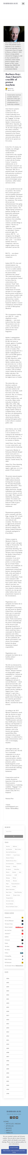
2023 (7, 990)
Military (14, 878)
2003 (7, 1073)
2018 (7, 1011)
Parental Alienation (15, 883)
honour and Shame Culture (12, 906)
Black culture (18, 849)
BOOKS (9, 1128)
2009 (7, 1048)
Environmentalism (10, 863)
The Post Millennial (9, 920)
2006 (7, 1060)
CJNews (6, 952)
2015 (7, 1023)
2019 (7, 1007)
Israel (20, 872)
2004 (7, 1068)
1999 (7, 1089)
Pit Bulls (14, 886)
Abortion (8, 846)
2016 (7, 1019)
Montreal (15, 880)
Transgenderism (9, 898)
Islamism (14, 872)
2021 (7, 999)
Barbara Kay (11, 3)
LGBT (15, 875)
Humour (7, 872)
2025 (7, 982)
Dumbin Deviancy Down (11, 860)
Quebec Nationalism (10, 889)
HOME (6, 1121)
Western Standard (8, 927)
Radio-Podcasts (8, 959)
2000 (7, 1085)
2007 (7, 1056)
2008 (7, 1052)
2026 (7, 978)
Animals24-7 (7, 933)
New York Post (8, 930)
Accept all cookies (14, 1147)
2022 (7, 994)
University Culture (10, 900)
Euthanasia (19, 863)
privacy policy (20, 1142)
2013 (7, 1031)
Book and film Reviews (11, 852)
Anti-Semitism (9, 849)
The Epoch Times (9, 924)
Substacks (8, 895)
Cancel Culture (16, 855)
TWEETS (9, 1133)
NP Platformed (8, 962)
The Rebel (7, 946)
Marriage (8, 878)
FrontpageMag (8, 956)
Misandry (8, 880)
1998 (7, 1093)
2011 (7, 1040)
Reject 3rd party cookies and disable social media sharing (14, 1151)
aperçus (10, 1126)
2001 (7, 1081)
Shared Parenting (18, 892)
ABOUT (9, 1130)
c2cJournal (7, 940)
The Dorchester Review (10, 965)
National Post (10, 88)
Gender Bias (16, 869)
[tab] (14, 978)
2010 (7, 1044)
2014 (7, 1027)
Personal (8, 886)
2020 (7, 1003)
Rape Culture (9, 892)
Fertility (14, 866)
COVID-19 (8, 855)
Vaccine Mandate (9, 903)
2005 (7, 1064)
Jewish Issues (9, 875)
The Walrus (7, 949)
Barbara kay (14, 1111)
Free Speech (8, 869)
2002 (7, 1077)
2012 (7, 1036)
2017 (7, 1015)
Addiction (15, 846)
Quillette (7, 936)
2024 (7, 986)
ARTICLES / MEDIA (13, 1124)
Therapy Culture (16, 895)
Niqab (7, 883)
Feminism (8, 866)
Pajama (6, 943)
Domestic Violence (10, 857)
